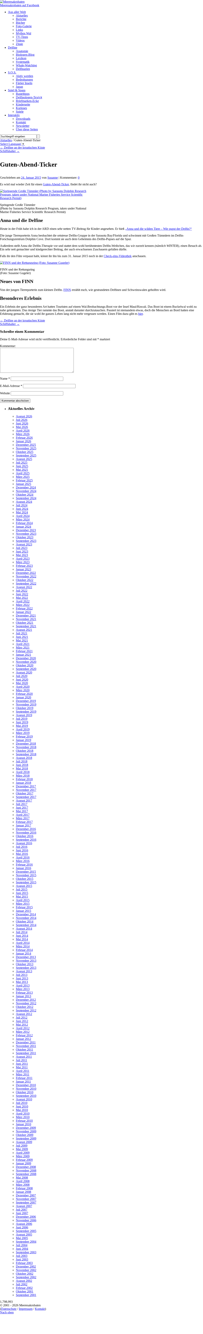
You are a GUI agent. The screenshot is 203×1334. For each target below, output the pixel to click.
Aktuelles (6, 140)
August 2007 (24, 1206)
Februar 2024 (24, 523)
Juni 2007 (22, 1213)
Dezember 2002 (26, 1266)
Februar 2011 (24, 1078)
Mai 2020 (22, 683)
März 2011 (22, 1074)
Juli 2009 (21, 1145)
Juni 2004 (22, 1248)
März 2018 (23, 775)
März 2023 (23, 562)
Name (5, 378)
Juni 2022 (22, 594)
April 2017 (23, 814)
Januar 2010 (23, 1124)
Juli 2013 (21, 974)
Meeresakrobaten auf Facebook (19, 5)
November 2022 (26, 576)
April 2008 (23, 1181)
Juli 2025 (21, 462)
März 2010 (23, 1117)
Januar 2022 (23, 612)
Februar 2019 (24, 736)
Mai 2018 (22, 768)
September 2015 (26, 882)
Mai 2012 (22, 1024)
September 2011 (26, 1053)
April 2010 (23, 1113)
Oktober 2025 (24, 452)
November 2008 (26, 1170)
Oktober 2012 (24, 1007)
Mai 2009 (22, 1149)
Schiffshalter (10, 151)
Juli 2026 (21, 420)
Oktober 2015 (24, 878)
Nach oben (7, 1312)
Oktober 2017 (24, 793)
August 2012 (24, 1014)
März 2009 (23, 1156)
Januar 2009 (23, 1163)
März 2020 (23, 690)
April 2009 (23, 1152)
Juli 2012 (21, 1017)
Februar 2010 (24, 1120)
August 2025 (24, 459)
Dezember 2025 (26, 444)
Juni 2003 (22, 1259)
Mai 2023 (22, 555)
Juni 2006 (22, 1227)
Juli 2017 (21, 804)
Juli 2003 (21, 1256)
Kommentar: (8, 346)
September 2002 (26, 1277)
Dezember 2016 (26, 829)
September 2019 (26, 711)
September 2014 (26, 925)
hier (140, 313)
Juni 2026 (22, 423)
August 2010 (24, 1099)
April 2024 (23, 516)
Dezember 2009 (26, 1127)
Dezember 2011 (26, 1042)
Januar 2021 (23, 654)
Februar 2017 (24, 822)
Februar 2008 (24, 1188)
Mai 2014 (22, 939)
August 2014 (24, 928)
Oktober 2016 (24, 836)
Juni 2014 (22, 935)
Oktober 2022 (24, 580)
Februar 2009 (24, 1159)
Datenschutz (8, 1308)
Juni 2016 (22, 850)
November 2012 (26, 1003)
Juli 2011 (21, 1060)
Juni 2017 (22, 807)
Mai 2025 (22, 469)
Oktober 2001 (24, 1291)
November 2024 (26, 491)
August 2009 (24, 1142)
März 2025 (23, 476)
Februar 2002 (24, 1288)
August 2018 (24, 757)
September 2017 (26, 797)
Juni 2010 (22, 1106)
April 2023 (23, 558)
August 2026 (24, 416)
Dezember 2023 (26, 530)
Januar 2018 (23, 782)
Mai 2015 (22, 896)
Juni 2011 (22, 1063)
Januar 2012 (23, 1039)
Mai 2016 (22, 854)
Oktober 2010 (24, 1092)
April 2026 (23, 430)
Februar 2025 (24, 480)
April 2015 (23, 900)
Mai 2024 (22, 512)
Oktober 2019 (24, 708)
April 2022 (23, 601)
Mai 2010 (22, 1110)
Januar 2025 (23, 484)
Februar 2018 (24, 779)
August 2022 (24, 587)
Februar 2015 (24, 907)
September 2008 (26, 1174)
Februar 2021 (24, 651)
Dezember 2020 (26, 658)
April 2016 (23, 857)
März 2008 (23, 1184)
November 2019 (26, 704)
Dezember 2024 (26, 487)
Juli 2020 (21, 676)
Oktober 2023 (24, 537)
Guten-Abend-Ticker (56, 184)
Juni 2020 (22, 679)
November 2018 (26, 747)
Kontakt (40, 1308)
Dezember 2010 (26, 1085)
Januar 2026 (23, 441)
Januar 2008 (23, 1191)
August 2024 (24, 501)
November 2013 (26, 960)
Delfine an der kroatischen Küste (22, 147)
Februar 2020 (24, 693)
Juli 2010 (21, 1103)
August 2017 (24, 800)
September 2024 (26, 498)
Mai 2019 (22, 725)
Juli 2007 (21, 1209)
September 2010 (26, 1095)
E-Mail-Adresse (11, 386)
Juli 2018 (21, 761)
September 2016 (26, 839)
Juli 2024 (21, 505)
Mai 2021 (22, 640)
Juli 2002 (21, 1284)
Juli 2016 (21, 846)
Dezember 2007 (26, 1195)
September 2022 (26, 583)
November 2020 (26, 661)
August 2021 (24, 629)
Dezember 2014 (26, 914)
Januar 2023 (23, 569)
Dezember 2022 (26, 573)
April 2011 (22, 1071)
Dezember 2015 (26, 871)
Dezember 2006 (26, 1216)
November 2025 (26, 448)
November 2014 (26, 918)
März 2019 (23, 733)
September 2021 (26, 626)
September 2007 (26, 1202)
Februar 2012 (24, 1035)
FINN (67, 290)
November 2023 (26, 533)
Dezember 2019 (26, 701)
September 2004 (26, 1241)
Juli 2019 (21, 718)
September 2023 (26, 540)
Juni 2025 (22, 466)
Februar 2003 (24, 1263)
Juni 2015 (22, 893)
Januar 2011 (23, 1081)
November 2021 (26, 619)
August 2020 (24, 672)
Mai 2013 (22, 982)
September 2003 (26, 1252)
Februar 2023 (24, 565)
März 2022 (23, 605)
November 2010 (26, 1088)
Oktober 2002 (24, 1273)
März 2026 (23, 434)
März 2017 (23, 818)
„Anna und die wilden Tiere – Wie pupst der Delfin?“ (158, 228)
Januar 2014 (23, 953)
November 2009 (26, 1131)
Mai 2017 (22, 811)
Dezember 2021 (26, 615)
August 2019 (24, 715)
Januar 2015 (23, 910)
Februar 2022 (24, 608)
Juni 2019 (22, 722)
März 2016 (23, 861)
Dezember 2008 (26, 1167)
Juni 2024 (22, 508)
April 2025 (23, 473)
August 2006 (24, 1224)
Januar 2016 (23, 868)
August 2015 (24, 886)
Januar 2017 (23, 825)
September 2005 (26, 1231)
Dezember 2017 (26, 786)
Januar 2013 (23, 996)
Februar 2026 (24, 437)
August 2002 (24, 1280)
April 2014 (23, 942)
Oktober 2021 (24, 622)
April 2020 (23, 686)
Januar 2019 (23, 740)
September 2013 (26, 967)
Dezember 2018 (26, 743)
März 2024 (23, 519)
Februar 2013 (24, 992)
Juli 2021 (21, 633)
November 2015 (26, 875)
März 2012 (23, 1031)
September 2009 (26, 1138)
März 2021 (23, 647)
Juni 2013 (22, 978)
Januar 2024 (23, 526)
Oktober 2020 (24, 665)
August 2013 (24, 971)
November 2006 (26, 1220)
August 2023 (24, 544)
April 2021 (23, 644)
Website (5, 393)
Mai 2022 (22, 597)
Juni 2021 (22, 637)
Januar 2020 (23, 697)
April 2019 (23, 729)
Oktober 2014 (24, 921)
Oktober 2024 (24, 494)
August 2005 (24, 1234)
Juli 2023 (21, 548)
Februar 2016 (24, 864)
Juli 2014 (21, 932)
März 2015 (23, 903)
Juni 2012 (22, 1021)
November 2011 (26, 1046)
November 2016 (26, 832)
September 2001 (26, 1295)
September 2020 (26, 669)
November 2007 (26, 1199)
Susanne (52, 177)
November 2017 (26, 790)
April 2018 (23, 772)
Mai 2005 (22, 1238)
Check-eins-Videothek (118, 256)
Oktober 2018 (24, 750)
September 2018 (26, 754)
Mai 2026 (22, 427)
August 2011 (24, 1056)
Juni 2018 (22, 765)
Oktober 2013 (24, 964)
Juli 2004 (21, 1245)
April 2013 (23, 985)
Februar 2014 (24, 950)
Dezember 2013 (26, 957)
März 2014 (23, 946)
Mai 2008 (22, 1177)
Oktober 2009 (24, 1135)
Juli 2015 (21, 889)
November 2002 (26, 1270)
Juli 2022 (21, 590)
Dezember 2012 (26, 999)
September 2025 (26, 455)
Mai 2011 (22, 1067)
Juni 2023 (22, 551)
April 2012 (23, 1028)
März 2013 (23, 989)
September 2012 (26, 1010)
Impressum (26, 1308)
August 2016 (24, 843)
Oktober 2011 (24, 1049)
